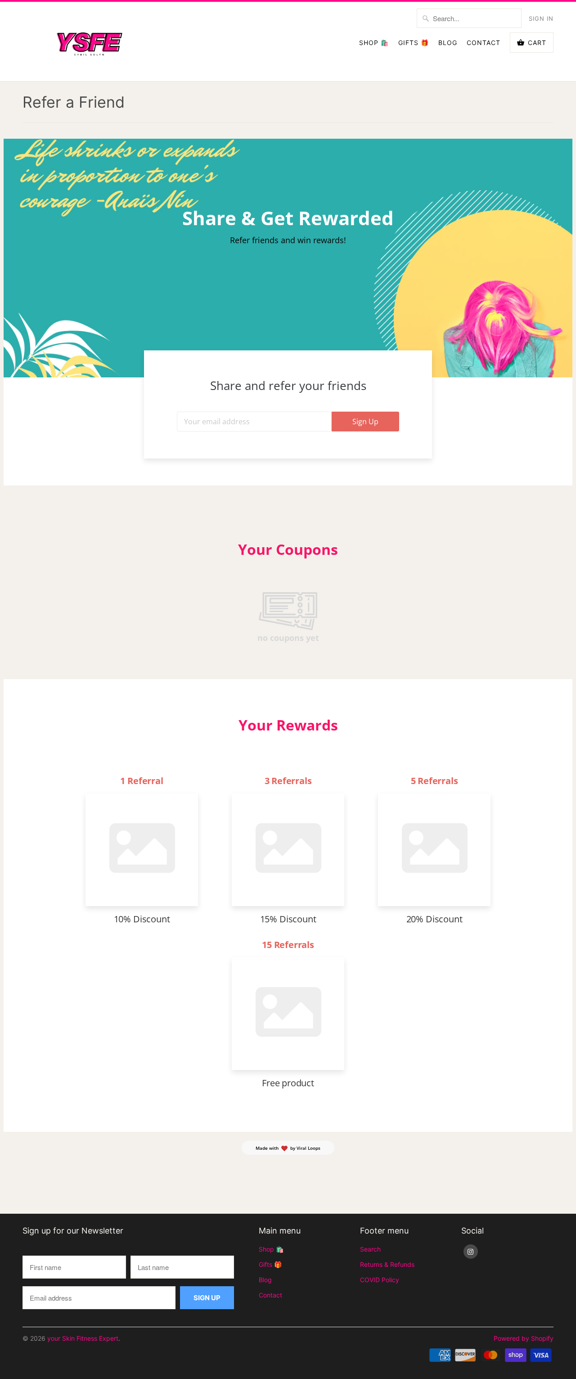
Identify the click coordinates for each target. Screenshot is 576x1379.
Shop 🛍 (374, 42)
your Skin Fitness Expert (82, 1338)
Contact (483, 42)
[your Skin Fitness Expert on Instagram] (471, 1251)
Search (370, 1249)
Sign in (541, 18)
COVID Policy (379, 1280)
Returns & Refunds (387, 1264)
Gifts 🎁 (413, 42)
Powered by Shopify (524, 1338)
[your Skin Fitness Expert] (90, 41)
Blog (447, 42)
